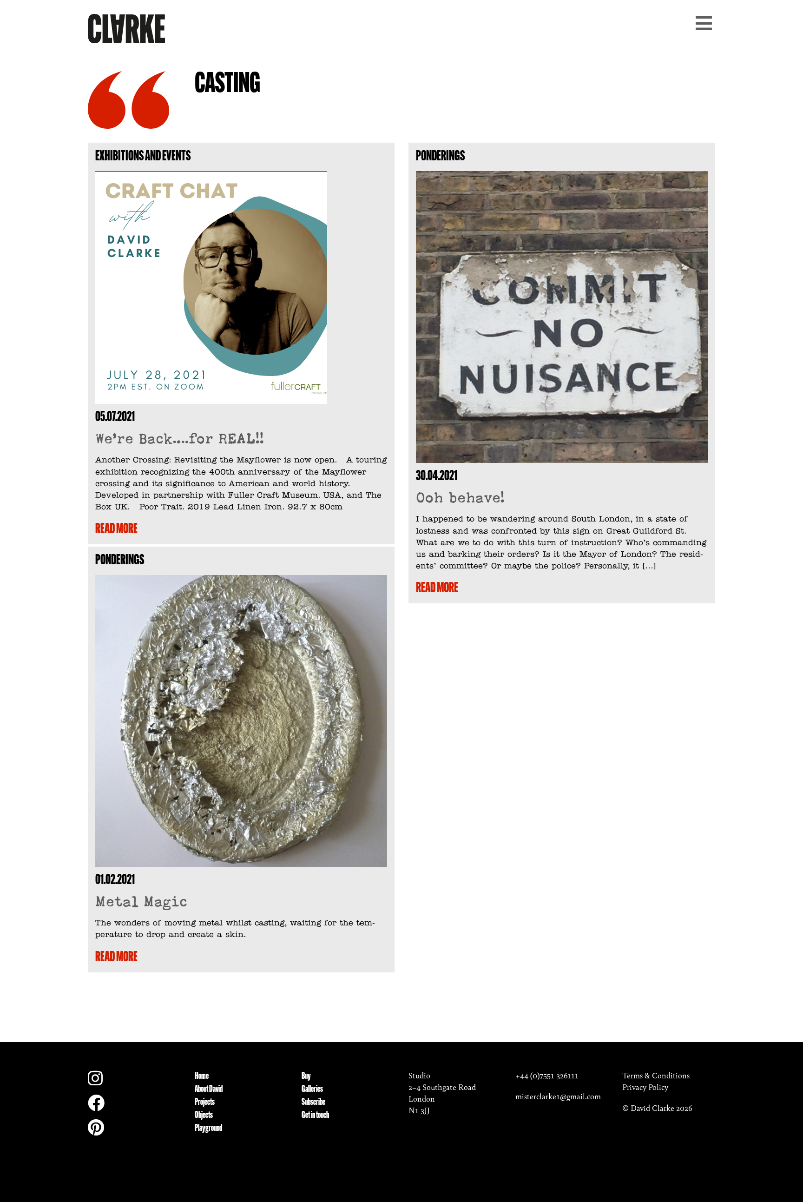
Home (202, 1076)
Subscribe (313, 1102)
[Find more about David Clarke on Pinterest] (96, 1131)
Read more (116, 529)
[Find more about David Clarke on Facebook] (96, 1106)
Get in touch (315, 1115)
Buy (306, 1076)
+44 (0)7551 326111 (547, 1075)
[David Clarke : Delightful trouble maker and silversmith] (126, 27)
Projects (205, 1102)
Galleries (312, 1089)
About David (209, 1089)
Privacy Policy (645, 1087)
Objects (204, 1115)
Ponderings (440, 157)
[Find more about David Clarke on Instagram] (95, 1082)
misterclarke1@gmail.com (558, 1096)
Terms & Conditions (656, 1075)
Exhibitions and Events (143, 157)
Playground (208, 1128)
